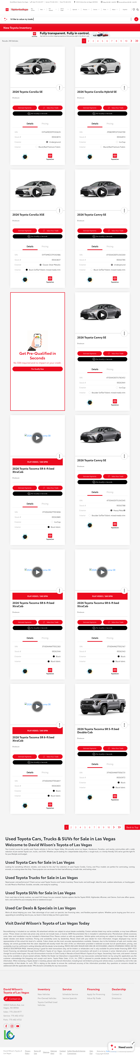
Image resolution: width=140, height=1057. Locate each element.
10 (126, 40)
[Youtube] (17, 1026)
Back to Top (132, 827)
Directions (116, 998)
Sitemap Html (53, 1052)
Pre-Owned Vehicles (47, 998)
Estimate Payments (24, 108)
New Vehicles (44, 994)
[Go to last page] (137, 40)
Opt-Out (91, 1052)
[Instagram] (12, 1026)
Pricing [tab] (45, 123)
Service (67, 989)
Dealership (119, 989)
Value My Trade (94, 998)
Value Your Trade (52, 108)
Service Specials (69, 998)
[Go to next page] (131, 40)
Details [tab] (30, 123)
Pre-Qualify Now (37, 369)
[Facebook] (6, 1026)
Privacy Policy (27, 1052)
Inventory (44, 989)
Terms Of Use (37, 1052)
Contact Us (14, 998)
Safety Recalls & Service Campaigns (76, 1052)
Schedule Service (70, 994)
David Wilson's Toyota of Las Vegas (12, 1052)
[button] (59, 87)
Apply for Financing (96, 994)
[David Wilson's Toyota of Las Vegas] (15, 9)
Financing (93, 989)
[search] (138, 9)
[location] (74, 2)
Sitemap (46, 1052)
